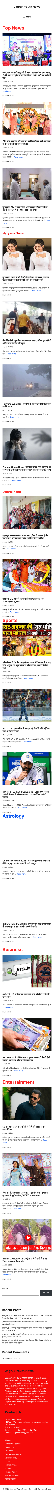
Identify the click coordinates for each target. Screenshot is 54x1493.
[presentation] (27, 49)
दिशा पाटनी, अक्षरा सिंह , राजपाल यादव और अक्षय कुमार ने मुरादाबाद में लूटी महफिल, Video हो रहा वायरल (25, 1194)
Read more (7, 91)
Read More (8, 96)
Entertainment (18, 1082)
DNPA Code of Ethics (13, 1454)
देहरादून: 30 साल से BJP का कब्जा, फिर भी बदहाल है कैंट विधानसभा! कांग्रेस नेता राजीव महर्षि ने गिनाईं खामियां (25, 536)
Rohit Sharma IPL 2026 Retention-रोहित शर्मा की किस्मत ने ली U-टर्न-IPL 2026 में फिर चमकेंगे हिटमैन (26, 794)
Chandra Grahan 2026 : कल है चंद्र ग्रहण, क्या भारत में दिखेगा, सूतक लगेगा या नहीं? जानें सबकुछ (26, 862)
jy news (8, 1468)
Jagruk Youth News (27, 6)
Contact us (9, 1447)
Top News (13, 28)
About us (8, 1440)
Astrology (13, 816)
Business (13, 949)
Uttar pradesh (8, 203)
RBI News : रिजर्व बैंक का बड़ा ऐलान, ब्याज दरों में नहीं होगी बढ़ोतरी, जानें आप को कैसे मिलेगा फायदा (26, 1058)
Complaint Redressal (13, 1444)
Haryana (15, 273)
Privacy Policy (11, 1472)
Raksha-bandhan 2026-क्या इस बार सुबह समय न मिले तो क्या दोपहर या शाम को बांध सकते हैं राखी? (27, 925)
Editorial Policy (11, 1458)
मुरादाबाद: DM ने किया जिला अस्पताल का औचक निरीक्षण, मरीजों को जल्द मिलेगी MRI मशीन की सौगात (25, 208)
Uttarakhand (8, 69)
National (6, 273)
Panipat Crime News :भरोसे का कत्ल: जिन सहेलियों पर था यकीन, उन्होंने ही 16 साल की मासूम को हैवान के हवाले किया (27, 468)
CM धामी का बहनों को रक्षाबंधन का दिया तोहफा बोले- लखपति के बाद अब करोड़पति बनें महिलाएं (26, 142)
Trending (19, 1255)
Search (5, 1288)
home (7, 1461)
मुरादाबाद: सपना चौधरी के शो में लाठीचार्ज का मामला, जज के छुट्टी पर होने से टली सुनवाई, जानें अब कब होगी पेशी (26, 278)
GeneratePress (44, 1489)
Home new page (11, 1465)
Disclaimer (9, 1451)
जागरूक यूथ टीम (10, 1479)
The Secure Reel (11, 1475)
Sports (10, 620)
